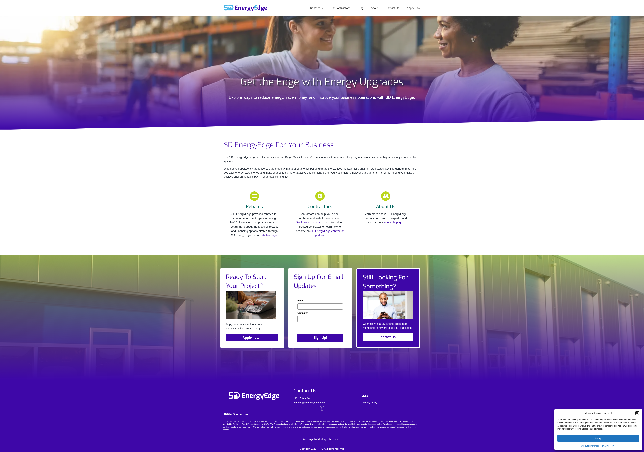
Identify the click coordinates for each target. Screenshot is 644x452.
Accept (598, 438)
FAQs (365, 395)
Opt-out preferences (590, 446)
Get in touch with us (308, 222)
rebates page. (269, 235)
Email (301, 300)
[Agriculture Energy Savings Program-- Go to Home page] (245, 5)
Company (303, 313)
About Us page (393, 222)
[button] (637, 413)
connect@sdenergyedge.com (309, 402)
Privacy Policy (607, 446)
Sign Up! (320, 337)
